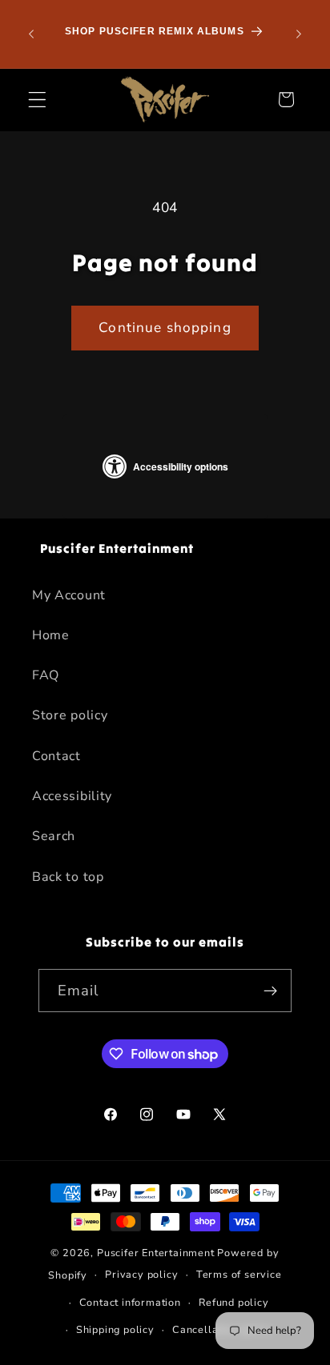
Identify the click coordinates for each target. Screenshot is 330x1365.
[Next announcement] (298, 34)
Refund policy (233, 1302)
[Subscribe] (271, 990)
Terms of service (239, 1274)
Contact (56, 756)
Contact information (130, 1302)
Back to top (68, 877)
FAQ (45, 675)
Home (51, 635)
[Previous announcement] (31, 34)
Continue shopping (165, 327)
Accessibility (72, 796)
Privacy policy (141, 1274)
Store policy (69, 715)
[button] (37, 99)
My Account (69, 595)
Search (53, 836)
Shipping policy (115, 1329)
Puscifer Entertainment (156, 1252)
